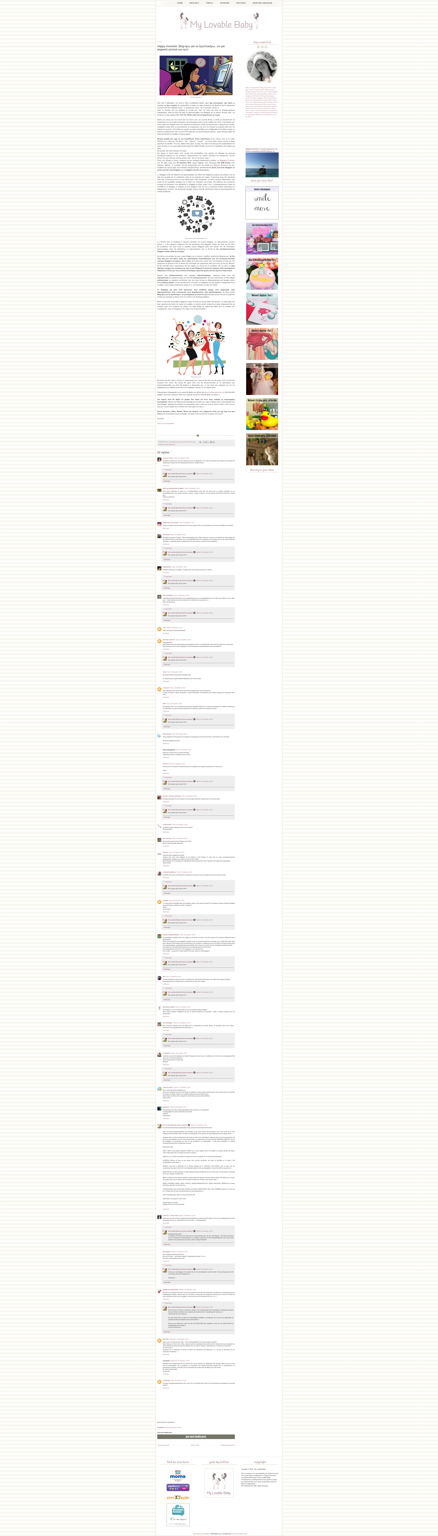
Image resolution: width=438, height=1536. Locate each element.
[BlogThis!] (206, 442)
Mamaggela (166, 1251)
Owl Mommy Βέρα (168, 1007)
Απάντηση (166, 465)
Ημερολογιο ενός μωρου (170, 522)
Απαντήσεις (168, 470)
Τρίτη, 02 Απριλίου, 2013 (181, 458)
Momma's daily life (169, 640)
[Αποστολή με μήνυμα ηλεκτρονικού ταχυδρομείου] (203, 442)
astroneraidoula (168, 595)
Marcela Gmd (167, 838)
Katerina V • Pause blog (170, 1215)
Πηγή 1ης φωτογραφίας (165, 423)
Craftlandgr (166, 1380)
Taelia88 (165, 900)
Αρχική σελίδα (195, 1445)
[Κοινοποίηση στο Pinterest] (213, 442)
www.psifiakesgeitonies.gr (214, 392)
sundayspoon (167, 824)
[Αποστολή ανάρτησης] (199, 442)
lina (164, 976)
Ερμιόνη (165, 852)
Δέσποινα (166, 1107)
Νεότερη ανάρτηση (163, 1445)
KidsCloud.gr (167, 734)
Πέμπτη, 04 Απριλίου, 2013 (204, 474)
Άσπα (191, 120)
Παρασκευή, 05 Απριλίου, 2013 (178, 1339)
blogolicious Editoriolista (171, 1289)
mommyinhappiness (169, 872)
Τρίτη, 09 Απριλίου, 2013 (178, 1380)
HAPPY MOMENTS (169, 444)
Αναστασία (166, 1053)
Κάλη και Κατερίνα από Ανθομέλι (173, 488)
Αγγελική (166, 764)
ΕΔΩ (214, 285)
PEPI (164, 703)
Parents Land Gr (168, 458)
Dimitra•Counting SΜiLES (171, 935)
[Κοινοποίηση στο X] (208, 442)
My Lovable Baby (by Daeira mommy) (180, 474)
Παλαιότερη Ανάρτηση (227, 1445)
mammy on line (168, 1087)
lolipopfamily (167, 567)
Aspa (164, 672)
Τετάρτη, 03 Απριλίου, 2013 (181, 1023)
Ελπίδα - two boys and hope (172, 796)
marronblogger (167, 1023)
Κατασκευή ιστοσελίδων (201, 1534)
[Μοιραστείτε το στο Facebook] (211, 442)
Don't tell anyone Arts (239, 1534)
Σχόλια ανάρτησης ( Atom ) (173, 1427)
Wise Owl (166, 1339)
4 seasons (166, 688)
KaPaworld (166, 534)
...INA (164, 627)
